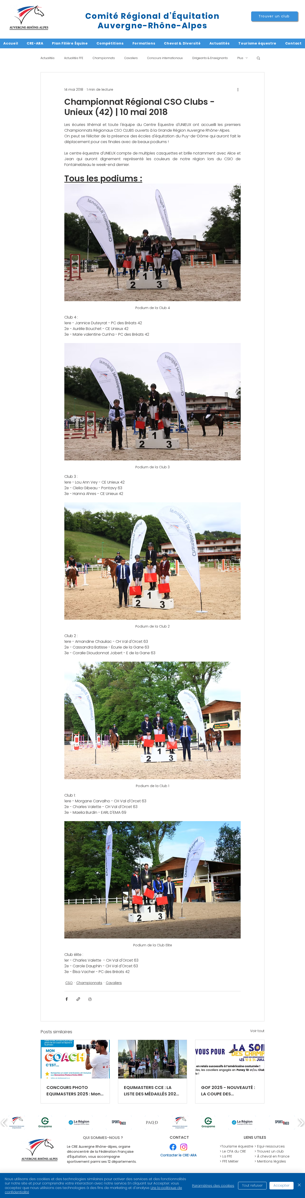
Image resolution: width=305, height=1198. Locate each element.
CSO (69, 982)
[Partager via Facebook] (66, 999)
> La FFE (226, 1156)
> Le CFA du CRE (233, 1151)
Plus (240, 58)
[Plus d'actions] (238, 89)
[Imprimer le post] (90, 999)
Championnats (104, 58)
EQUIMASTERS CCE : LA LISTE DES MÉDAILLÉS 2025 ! (151, 1090)
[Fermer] (299, 1185)
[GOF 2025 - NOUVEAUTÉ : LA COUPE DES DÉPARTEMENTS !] (229, 1059)
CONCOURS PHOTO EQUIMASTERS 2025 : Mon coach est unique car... (73, 1090)
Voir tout (257, 1030)
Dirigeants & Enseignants (210, 58)
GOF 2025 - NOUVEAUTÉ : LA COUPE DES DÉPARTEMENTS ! (228, 1090)
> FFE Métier (229, 1161)
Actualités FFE (73, 58)
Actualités (48, 58)
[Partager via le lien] (78, 999)
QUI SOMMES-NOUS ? (103, 1137)
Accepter (282, 1185)
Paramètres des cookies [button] (213, 1185)
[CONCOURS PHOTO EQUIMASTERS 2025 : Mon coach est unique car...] (75, 1059)
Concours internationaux (165, 58)
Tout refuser (252, 1185)
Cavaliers (131, 58)
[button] (258, 58)
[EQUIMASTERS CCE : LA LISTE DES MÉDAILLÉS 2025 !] (152, 1059)
